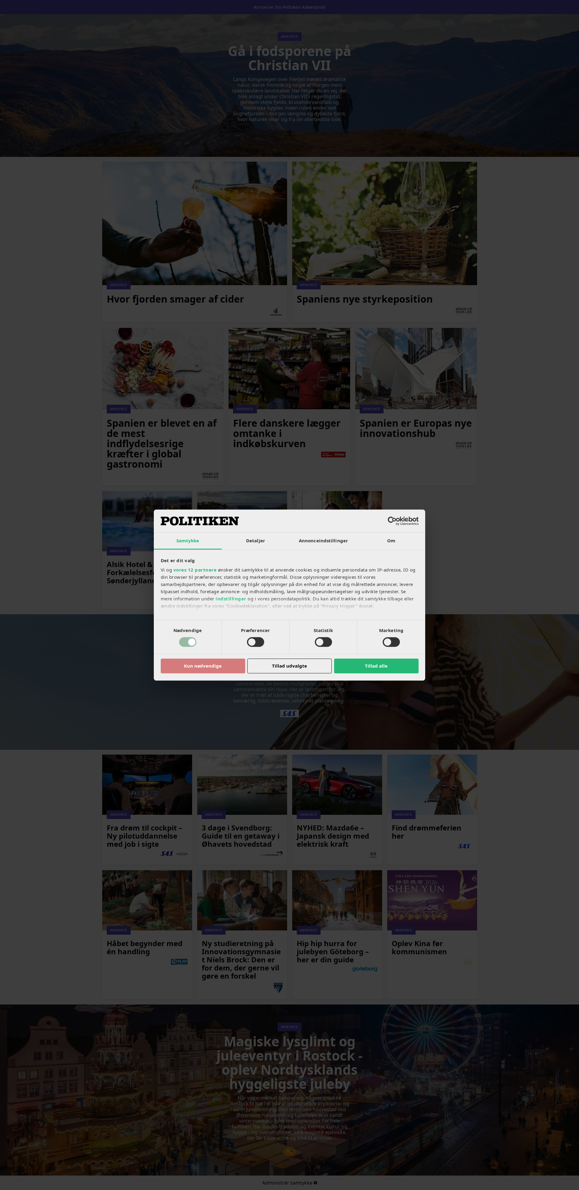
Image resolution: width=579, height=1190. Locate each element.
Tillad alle (376, 666)
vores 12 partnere (195, 570)
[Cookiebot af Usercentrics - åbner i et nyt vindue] (392, 520)
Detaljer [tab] (255, 540)
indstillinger (231, 599)
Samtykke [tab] (187, 540)
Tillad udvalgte (289, 666)
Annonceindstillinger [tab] (323, 540)
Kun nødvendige (203, 666)
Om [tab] (391, 540)
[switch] (255, 642)
